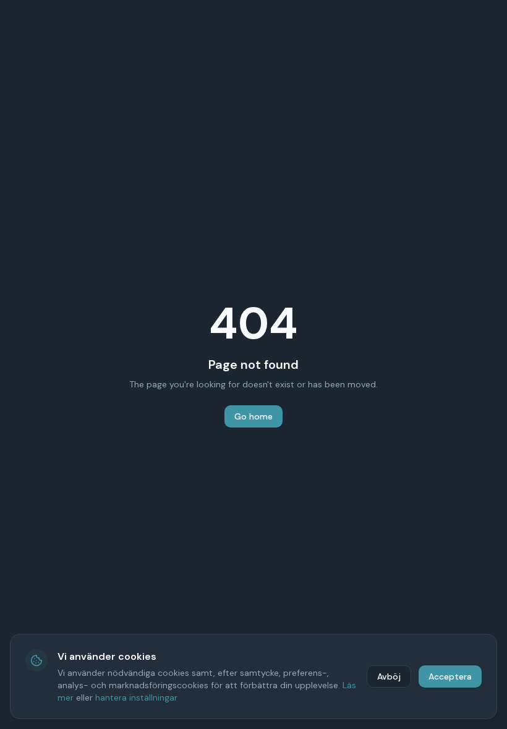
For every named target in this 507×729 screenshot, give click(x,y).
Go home (253, 416)
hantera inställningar (136, 697)
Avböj (389, 676)
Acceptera (450, 676)
